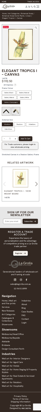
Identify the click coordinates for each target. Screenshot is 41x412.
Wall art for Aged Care (12, 362)
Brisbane (6, 345)
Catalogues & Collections (8, 319)
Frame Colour (7, 88)
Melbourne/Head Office (13, 334)
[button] (36, 184)
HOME (4, 2)
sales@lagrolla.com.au (20, 284)
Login (24, 322)
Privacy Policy (20, 396)
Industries (26, 300)
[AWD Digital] (26, 408)
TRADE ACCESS (33, 2)
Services (6, 307)
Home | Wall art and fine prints (9, 302)
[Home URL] (20, 264)
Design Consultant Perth (13, 348)
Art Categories (8, 314)
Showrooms (7, 324)
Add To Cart (25, 138)
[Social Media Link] (15, 280)
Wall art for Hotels (10, 366)
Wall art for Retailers (12, 382)
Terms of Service (20, 399)
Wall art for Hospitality (12, 386)
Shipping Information (20, 401)
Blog (24, 308)
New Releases (8, 310)
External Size (7, 120)
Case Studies (27, 311)
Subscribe (28, 221)
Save (6, 27)
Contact (25, 319)
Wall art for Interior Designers (16, 358)
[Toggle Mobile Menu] (37, 6)
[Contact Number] (32, 7)
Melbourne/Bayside (11, 337)
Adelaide (6, 341)
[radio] (9, 93)
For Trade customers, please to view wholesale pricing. (20, 145)
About (24, 304)
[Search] (35, 7)
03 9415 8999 (20, 288)
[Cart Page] (29, 7)
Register (18, 253)
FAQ (23, 315)
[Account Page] (26, 7)
